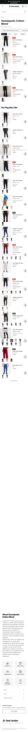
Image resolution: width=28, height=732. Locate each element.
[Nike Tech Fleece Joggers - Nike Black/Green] (7, 344)
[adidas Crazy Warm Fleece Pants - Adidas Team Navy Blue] (15, 324)
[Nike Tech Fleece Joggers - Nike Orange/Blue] (15, 340)
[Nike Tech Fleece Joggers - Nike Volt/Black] (11, 344)
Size (9, 34)
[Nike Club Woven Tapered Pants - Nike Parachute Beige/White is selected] (2, 207)
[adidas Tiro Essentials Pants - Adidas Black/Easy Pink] (11, 240)
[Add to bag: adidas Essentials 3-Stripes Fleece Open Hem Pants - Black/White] (25, 305)
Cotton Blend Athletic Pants (10, 30)
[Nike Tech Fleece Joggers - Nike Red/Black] (7, 340)
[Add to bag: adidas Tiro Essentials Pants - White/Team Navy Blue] (25, 236)
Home (2, 17)
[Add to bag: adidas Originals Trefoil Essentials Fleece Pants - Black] (25, 137)
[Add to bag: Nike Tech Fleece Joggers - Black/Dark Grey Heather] (25, 340)
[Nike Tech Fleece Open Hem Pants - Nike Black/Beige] (20, 258)
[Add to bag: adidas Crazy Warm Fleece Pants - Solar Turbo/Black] (25, 321)
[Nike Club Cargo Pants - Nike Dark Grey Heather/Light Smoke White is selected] (2, 157)
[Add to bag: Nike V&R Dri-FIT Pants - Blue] (25, 372)
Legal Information (8, 698)
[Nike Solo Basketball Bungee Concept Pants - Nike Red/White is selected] (2, 360)
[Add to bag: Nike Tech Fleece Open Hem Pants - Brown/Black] (25, 220)
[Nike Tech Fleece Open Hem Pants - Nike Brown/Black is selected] (2, 224)
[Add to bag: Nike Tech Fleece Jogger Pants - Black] (25, 121)
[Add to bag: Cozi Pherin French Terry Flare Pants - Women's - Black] (25, 96)
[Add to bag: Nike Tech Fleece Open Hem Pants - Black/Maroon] (25, 254)
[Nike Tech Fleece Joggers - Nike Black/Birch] (20, 344)
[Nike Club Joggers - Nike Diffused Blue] (11, 292)
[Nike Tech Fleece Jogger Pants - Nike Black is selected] (2, 125)
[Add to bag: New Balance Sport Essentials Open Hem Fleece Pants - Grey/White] (25, 270)
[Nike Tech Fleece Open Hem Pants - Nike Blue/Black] (15, 258)
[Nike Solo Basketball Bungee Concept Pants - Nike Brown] (11, 360)
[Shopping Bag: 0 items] (25, 6)
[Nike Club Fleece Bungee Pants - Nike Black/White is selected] (2, 50)
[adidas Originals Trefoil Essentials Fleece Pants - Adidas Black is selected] (2, 141)
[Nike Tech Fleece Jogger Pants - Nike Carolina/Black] (7, 125)
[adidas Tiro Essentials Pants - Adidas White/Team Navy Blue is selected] (2, 240)
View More (14, 380)
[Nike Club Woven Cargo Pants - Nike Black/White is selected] (2, 191)
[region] (14, 2)
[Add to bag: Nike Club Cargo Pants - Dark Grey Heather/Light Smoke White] (25, 153)
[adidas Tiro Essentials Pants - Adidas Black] (7, 240)
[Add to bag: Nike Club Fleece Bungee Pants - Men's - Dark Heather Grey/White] (25, 63)
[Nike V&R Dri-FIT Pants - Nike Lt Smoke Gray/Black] (7, 376)
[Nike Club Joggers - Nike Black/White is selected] (2, 292)
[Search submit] (25, 11)
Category (23, 34)
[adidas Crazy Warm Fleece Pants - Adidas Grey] (20, 324)
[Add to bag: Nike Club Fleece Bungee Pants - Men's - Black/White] (25, 46)
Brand (15, 34)
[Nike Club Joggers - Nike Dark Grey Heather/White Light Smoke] (7, 292)
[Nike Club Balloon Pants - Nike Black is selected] (2, 175)
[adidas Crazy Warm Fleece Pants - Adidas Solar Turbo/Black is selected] (2, 324)
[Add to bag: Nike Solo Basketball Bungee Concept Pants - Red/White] (25, 356)
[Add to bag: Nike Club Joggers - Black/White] (25, 289)
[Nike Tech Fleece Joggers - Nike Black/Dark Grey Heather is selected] (2, 340)
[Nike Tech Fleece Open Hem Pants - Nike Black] (7, 258)
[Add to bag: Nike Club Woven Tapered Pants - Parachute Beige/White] (25, 204)
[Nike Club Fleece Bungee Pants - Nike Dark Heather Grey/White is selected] (2, 67)
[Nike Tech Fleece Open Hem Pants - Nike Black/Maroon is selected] (2, 258)
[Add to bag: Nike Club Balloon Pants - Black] (25, 172)
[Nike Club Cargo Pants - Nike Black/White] (7, 157)
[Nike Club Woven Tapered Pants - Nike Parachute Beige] (11, 207)
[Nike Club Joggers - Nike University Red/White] (20, 292)
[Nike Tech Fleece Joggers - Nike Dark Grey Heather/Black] (11, 340)
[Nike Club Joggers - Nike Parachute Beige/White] (15, 292)
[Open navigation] (5, 6)
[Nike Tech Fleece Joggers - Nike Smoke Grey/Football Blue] (20, 340)
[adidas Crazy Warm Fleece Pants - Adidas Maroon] (7, 324)
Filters (3, 34)
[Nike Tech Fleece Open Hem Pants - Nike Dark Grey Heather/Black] (11, 258)
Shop (5, 693)
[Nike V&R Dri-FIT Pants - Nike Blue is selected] (2, 376)
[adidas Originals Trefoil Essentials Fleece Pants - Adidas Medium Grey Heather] (7, 141)
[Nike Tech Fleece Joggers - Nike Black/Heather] (2, 344)
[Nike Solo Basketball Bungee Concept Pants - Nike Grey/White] (7, 360)
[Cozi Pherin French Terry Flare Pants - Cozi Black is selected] (2, 100)
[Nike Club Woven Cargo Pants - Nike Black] (7, 191)
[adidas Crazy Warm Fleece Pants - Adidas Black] (11, 324)
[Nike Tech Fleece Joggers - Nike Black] (15, 344)
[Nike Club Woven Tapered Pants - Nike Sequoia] (7, 207)
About (5, 689)
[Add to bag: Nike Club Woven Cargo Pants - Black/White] (25, 188)
